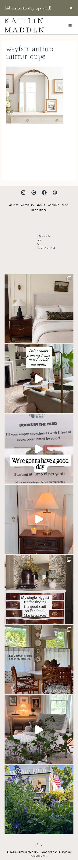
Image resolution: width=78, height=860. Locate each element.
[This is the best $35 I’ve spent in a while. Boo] (39, 448)
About (41, 205)
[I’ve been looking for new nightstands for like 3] (39, 519)
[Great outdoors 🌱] (39, 799)
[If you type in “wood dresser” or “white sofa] (39, 589)
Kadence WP (39, 855)
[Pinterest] (54, 192)
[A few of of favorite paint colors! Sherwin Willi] (39, 378)
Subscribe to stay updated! (28, 8)
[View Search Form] (71, 8)
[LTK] (33, 192)
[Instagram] (23, 192)
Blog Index (39, 210)
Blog (65, 205)
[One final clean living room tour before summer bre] (39, 729)
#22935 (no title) (21, 205)
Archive (53, 205)
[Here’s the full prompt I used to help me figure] (39, 659)
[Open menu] (69, 25)
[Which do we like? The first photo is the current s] (39, 308)
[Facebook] (44, 192)
